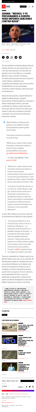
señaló (17, 249)
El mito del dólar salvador (24, 353)
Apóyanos (23, 6)
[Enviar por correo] (20, 57)
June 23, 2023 (11, 160)
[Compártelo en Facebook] (3, 57)
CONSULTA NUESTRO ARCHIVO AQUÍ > (11, 381)
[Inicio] (6, 6)
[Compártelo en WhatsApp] (11, 57)
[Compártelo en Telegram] (16, 57)
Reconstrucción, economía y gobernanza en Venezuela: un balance (24, 368)
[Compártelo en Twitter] (7, 57)
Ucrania (5, 315)
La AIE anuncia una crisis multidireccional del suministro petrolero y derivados (25, 341)
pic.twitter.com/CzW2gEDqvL (17, 153)
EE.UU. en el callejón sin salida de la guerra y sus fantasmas (25, 327)
